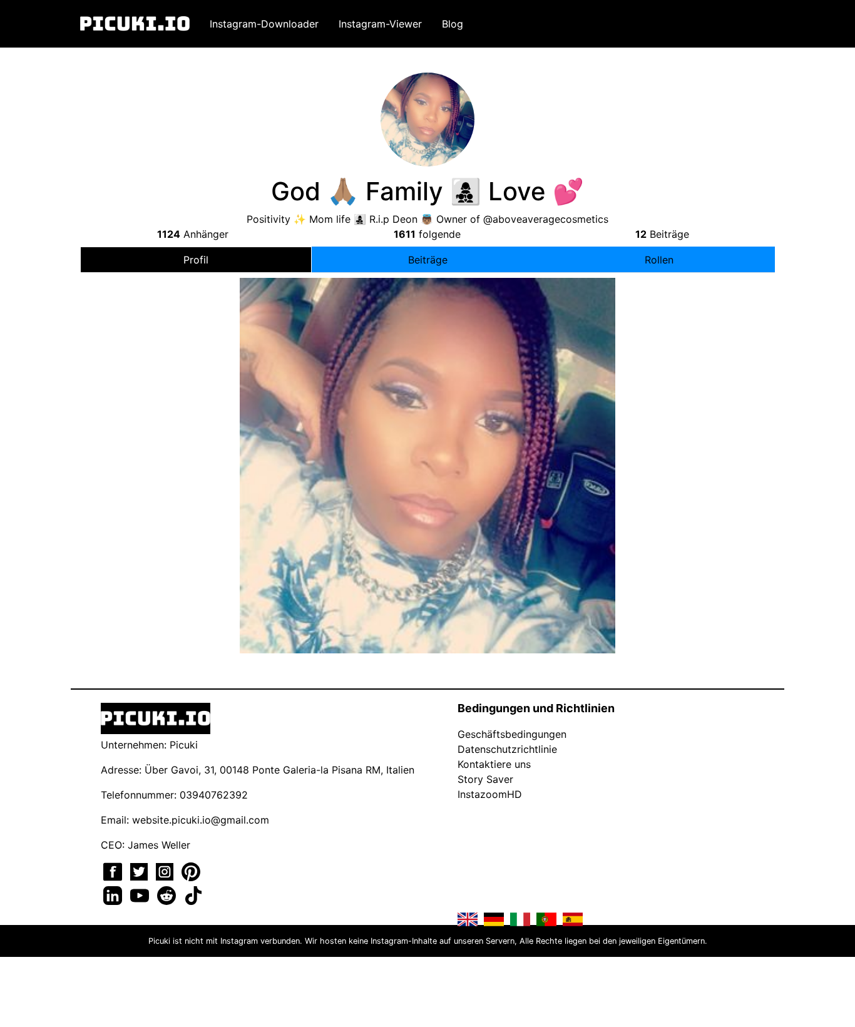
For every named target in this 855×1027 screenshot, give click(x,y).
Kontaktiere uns (494, 764)
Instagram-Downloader (264, 24)
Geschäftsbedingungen (512, 734)
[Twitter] (140, 870)
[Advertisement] (427, 383)
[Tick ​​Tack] (193, 894)
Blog (452, 24)
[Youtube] (141, 894)
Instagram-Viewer (380, 24)
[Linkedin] (114, 894)
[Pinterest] (191, 870)
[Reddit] (168, 894)
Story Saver (485, 779)
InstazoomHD (490, 794)
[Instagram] (166, 870)
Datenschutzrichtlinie (507, 749)
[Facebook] (114, 870)
